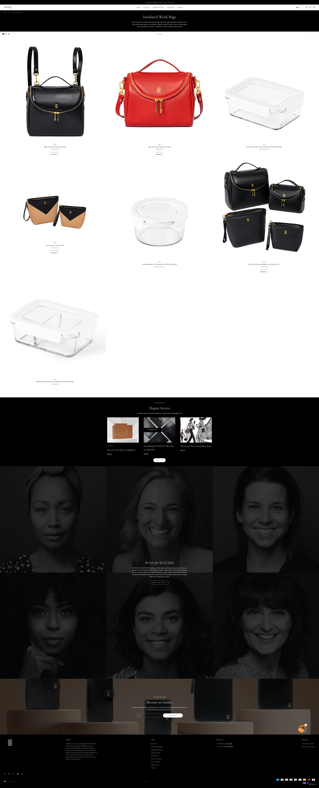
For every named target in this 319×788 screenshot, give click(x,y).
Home (5, 12)
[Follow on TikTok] (22, 774)
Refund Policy (155, 756)
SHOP (138, 7)
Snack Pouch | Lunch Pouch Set (55, 245)
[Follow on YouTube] (18, 774)
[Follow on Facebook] (5, 774)
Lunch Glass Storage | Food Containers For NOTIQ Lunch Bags (264, 147)
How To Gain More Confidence (121, 450)
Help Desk (154, 743)
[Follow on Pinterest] (13, 774)
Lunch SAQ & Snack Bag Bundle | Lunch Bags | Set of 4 (264, 264)
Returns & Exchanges (157, 746)
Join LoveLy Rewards (308, 743)
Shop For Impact (159, 582)
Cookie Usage (155, 765)
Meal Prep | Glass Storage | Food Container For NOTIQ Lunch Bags (55, 381)
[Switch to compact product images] (9, 34)
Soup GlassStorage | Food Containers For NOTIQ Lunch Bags (159, 264)
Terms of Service (155, 762)
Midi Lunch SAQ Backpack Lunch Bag (55, 147)
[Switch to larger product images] (3, 34)
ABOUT (180, 7)
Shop (9, 12)
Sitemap (153, 768)
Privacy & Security (156, 759)
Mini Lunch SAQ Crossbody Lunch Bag (159, 147)
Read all (109, 454)
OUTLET (146, 7)
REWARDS (170, 7)
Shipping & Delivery (156, 749)
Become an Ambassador (308, 746)
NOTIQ (55, 144)
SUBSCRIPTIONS (158, 7)
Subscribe (173, 715)
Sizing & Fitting (155, 753)
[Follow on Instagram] (9, 774)
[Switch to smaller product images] (6, 34)
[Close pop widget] (306, 725)
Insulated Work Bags (17, 12)
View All (159, 460)
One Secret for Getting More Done (196, 446)
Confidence (110, 445)
